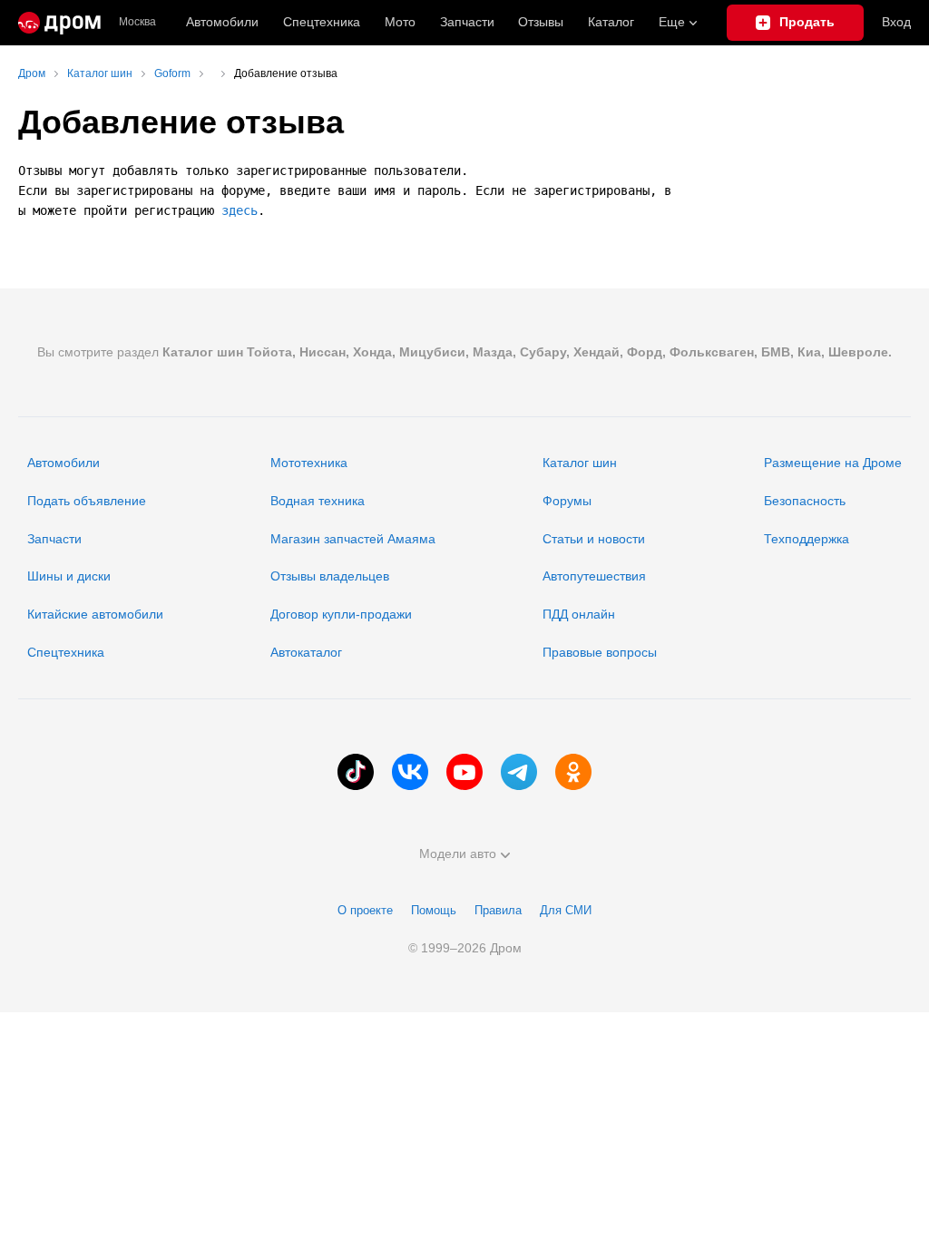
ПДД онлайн (579, 614)
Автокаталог (306, 652)
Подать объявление (86, 500)
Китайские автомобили (95, 614)
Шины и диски (69, 576)
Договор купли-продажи (341, 614)
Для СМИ (566, 910)
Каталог (611, 22)
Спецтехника (65, 652)
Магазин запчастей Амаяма (352, 539)
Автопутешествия (594, 576)
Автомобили (222, 22)
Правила (498, 910)
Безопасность (805, 500)
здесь (239, 210)
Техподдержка (806, 539)
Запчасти (467, 22)
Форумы (567, 500)
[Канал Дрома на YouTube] (464, 772)
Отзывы (540, 22)
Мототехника (308, 462)
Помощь (433, 910)
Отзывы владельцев (329, 576)
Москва (137, 22)
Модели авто (457, 853)
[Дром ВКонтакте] (410, 772)
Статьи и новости (594, 539)
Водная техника (317, 500)
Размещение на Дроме (833, 462)
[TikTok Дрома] (355, 772)
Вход (896, 22)
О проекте (365, 910)
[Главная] (59, 22)
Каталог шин (580, 462)
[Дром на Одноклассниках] (573, 772)
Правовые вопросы (600, 652)
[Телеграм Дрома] (519, 772)
